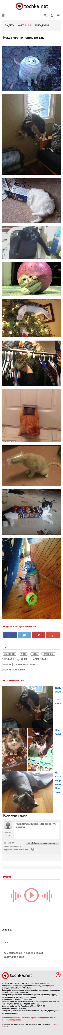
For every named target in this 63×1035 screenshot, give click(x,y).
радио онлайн (34, 953)
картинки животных (14, 669)
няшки (23, 659)
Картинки (24, 25)
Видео (9, 25)
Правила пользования (11, 1018)
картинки (48, 653)
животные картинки (28, 664)
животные (9, 653)
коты (34, 653)
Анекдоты (42, 25)
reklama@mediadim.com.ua (47, 1002)
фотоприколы (40, 659)
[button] (51, 15)
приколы (9, 659)
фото (23, 653)
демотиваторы (13, 953)
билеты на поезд (14, 956)
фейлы (7, 664)
